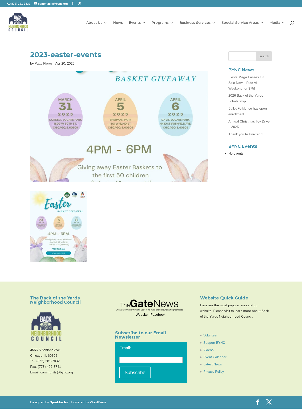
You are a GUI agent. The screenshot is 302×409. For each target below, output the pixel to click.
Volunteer (210, 335)
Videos (208, 350)
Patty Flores (44, 63)
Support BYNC (214, 342)
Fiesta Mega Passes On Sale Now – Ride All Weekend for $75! (246, 82)
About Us (94, 23)
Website (142, 314)
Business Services (195, 23)
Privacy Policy (213, 371)
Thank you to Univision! (245, 134)
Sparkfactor (59, 402)
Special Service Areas (240, 23)
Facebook (158, 314)
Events (135, 23)
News (118, 23)
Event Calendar (214, 357)
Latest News (212, 364)
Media (275, 23)
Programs (160, 23)
